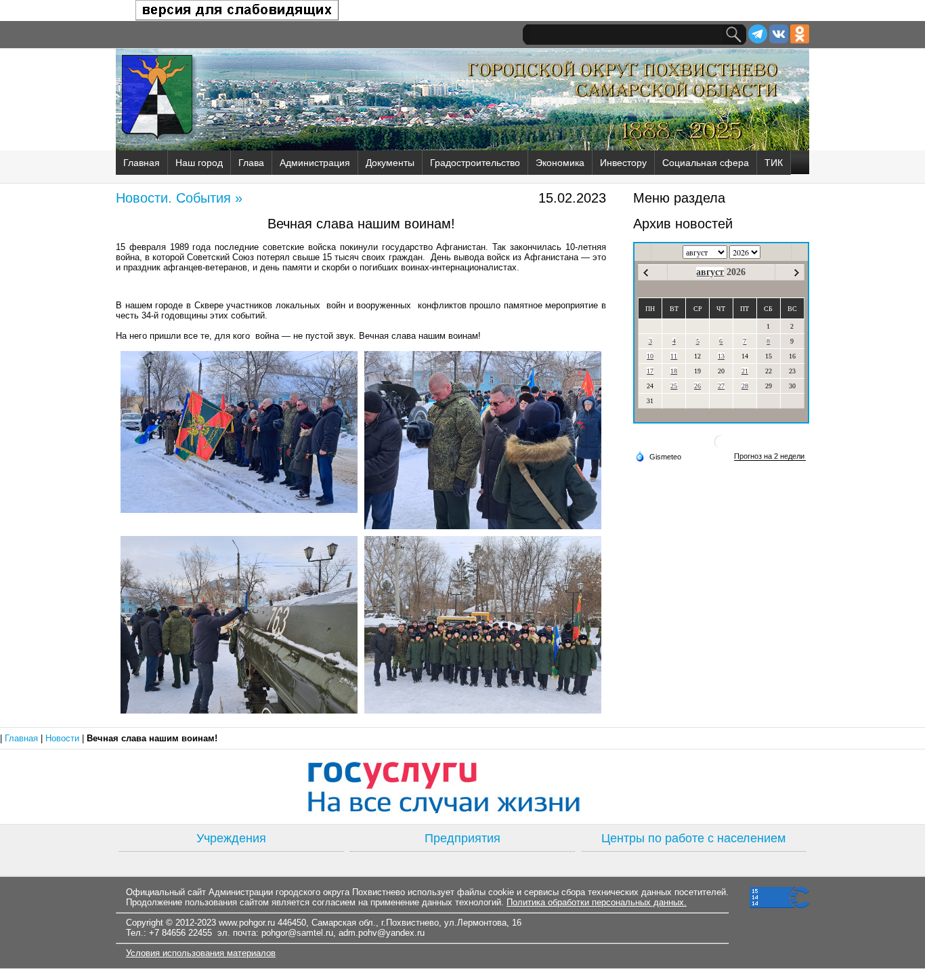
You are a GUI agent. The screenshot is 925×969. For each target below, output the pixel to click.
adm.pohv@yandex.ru (382, 933)
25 (673, 386)
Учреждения (231, 838)
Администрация (315, 162)
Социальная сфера (705, 162)
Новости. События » (179, 197)
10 (650, 356)
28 (744, 386)
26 (697, 386)
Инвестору (623, 162)
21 (744, 371)
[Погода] (658, 456)
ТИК (774, 162)
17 (650, 371)
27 (721, 386)
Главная (141, 162)
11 (673, 356)
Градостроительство (475, 162)
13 (721, 356)
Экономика (560, 162)
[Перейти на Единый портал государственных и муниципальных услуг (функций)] (462, 786)
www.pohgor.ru (247, 923)
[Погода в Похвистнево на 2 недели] (770, 456)
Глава (251, 162)
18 (673, 371)
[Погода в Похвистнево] (721, 447)
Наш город (199, 162)
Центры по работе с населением (693, 838)
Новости (63, 738)
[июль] (645, 272)
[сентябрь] (796, 272)
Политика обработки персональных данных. (597, 902)
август (710, 272)
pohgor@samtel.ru (297, 933)
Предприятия (462, 838)
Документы (390, 162)
